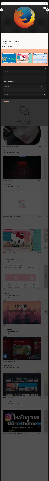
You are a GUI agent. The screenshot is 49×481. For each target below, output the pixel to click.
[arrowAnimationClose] (1, 9)
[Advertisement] (5, 240)
